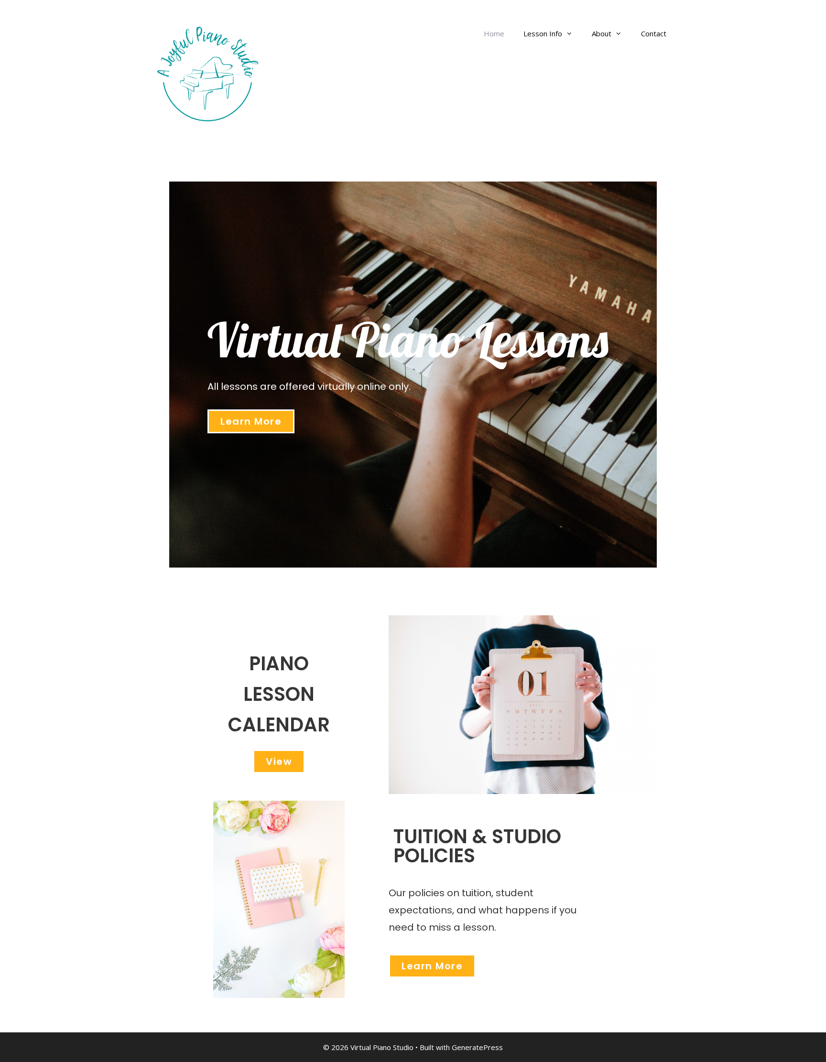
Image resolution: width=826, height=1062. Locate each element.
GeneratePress (477, 1047)
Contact (653, 33)
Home (494, 33)
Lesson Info (542, 33)
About (601, 33)
